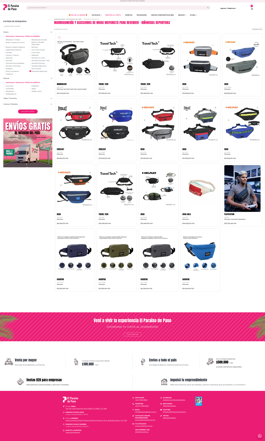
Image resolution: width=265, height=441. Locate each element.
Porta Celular (36, 69)
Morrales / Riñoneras (13, 66)
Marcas (181, 15)
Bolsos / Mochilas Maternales (38, 43)
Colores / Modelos (10, 104)
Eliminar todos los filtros (12, 26)
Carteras (9, 52)
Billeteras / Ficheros (13, 40)
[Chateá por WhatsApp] (260, 436)
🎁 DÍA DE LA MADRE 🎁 (78, 15)
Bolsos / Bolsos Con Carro (15, 42)
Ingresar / (224, 8)
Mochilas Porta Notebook (15, 63)
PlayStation (10, 91)
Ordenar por (257, 29)
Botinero (35, 47)
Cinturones (36, 52)
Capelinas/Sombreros (13, 50)
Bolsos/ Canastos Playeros (15, 47)
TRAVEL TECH (37, 91)
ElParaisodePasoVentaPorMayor (174, 412)
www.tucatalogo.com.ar (143, 426)
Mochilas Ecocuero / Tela (40, 60)
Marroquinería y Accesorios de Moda (67, 19)
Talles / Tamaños (10, 98)
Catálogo (96, 15)
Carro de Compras (38, 50)
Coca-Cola (9, 86)
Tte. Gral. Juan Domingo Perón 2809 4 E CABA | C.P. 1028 (86, 408)
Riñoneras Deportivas (39, 71)
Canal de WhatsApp (73, 432)
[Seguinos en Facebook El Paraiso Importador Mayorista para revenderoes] (161, 398)
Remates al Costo (113, 15)
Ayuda (192, 15)
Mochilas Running (38, 63)
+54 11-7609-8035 (141, 400)
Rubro (5, 32)
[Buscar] (207, 7)
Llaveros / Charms (12, 55)
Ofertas (128, 15)
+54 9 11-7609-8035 (142, 406)
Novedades (142, 15)
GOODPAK (10, 89)
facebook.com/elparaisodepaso (174, 400)
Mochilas (9, 60)
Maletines (35, 55)
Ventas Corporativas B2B (162, 15)
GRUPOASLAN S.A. (142, 432)
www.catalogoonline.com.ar (145, 420)
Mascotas (9, 58)
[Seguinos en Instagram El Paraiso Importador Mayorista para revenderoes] (161, 404)
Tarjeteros (9, 74)
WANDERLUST (11, 94)
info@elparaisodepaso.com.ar (145, 412)
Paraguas (9, 69)
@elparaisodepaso (169, 406)
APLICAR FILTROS (27, 111)
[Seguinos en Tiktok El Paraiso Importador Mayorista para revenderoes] (161, 416)
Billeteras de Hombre (39, 40)
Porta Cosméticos (12, 71)
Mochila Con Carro (38, 58)
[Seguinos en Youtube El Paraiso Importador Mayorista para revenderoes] (161, 410)
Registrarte (232, 8)
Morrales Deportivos (39, 66)
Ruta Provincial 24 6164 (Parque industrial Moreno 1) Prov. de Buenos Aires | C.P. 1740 (96, 420)
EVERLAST (35, 86)
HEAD (34, 89)
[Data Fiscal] (198, 401)
